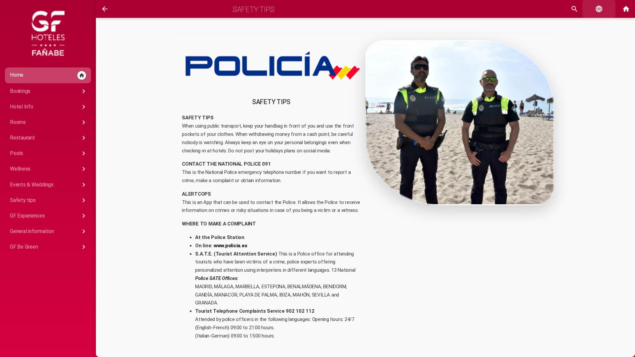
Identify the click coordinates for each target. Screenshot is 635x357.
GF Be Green (49, 247)
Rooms (49, 122)
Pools (49, 153)
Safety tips (49, 200)
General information (49, 231)
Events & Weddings (49, 185)
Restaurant (49, 138)
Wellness (49, 169)
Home (47, 75)
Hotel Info (49, 107)
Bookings (49, 91)
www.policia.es (230, 246)
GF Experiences (49, 216)
